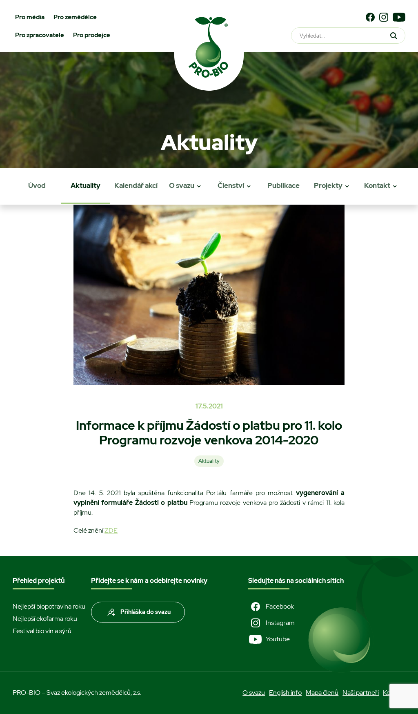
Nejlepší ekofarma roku (45, 618)
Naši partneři (360, 692)
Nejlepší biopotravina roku (49, 606)
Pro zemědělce (75, 17)
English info (285, 692)
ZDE (111, 530)
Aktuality (85, 185)
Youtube (278, 639)
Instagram (280, 622)
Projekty (328, 185)
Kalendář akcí (136, 185)
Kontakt (377, 185)
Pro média (29, 17)
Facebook (280, 606)
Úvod (37, 185)
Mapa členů (322, 692)
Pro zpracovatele (39, 35)
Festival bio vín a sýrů (42, 631)
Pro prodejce (91, 35)
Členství (231, 185)
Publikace (283, 185)
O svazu (181, 185)
